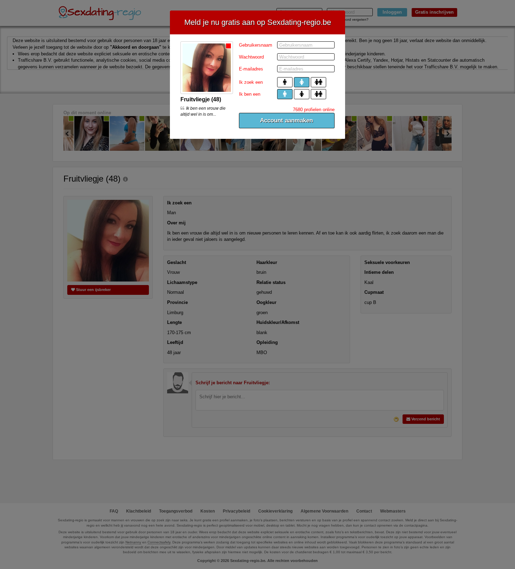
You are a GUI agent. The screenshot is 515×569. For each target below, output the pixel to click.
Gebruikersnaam (255, 45)
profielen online (314, 109)
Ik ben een (249, 94)
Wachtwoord (251, 57)
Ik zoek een (251, 82)
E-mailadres (251, 69)
